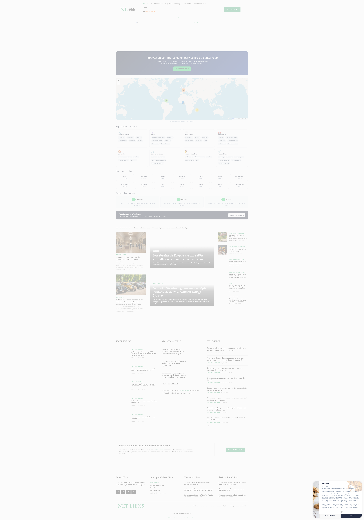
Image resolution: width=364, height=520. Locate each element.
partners (331, 487)
